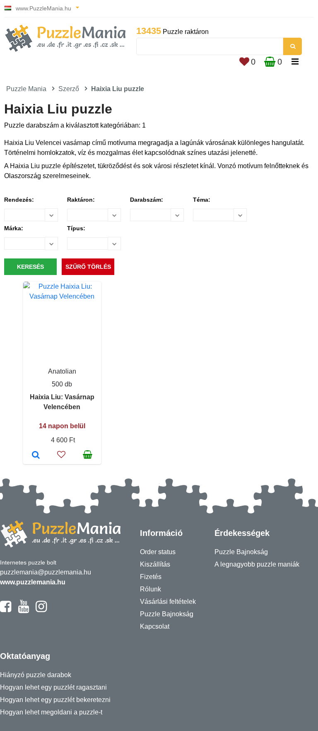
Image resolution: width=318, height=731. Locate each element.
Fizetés (150, 576)
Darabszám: (146, 199)
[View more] (62, 296)
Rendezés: (19, 199)
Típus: (76, 228)
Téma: (201, 199)
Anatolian (62, 371)
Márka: (13, 228)
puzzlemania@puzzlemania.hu (45, 572)
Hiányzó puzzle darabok (35, 674)
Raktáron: (81, 199)
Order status (158, 551)
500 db (62, 384)
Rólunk (150, 589)
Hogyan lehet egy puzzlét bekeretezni (55, 699)
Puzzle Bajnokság (166, 614)
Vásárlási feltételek (168, 601)
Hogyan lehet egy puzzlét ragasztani (53, 687)
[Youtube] (23, 610)
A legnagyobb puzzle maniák (256, 564)
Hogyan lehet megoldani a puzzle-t (51, 712)
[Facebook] (5, 610)
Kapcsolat (154, 626)
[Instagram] (41, 610)
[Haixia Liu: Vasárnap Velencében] (36, 455)
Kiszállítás (155, 564)
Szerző (68, 88)
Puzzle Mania (26, 88)
